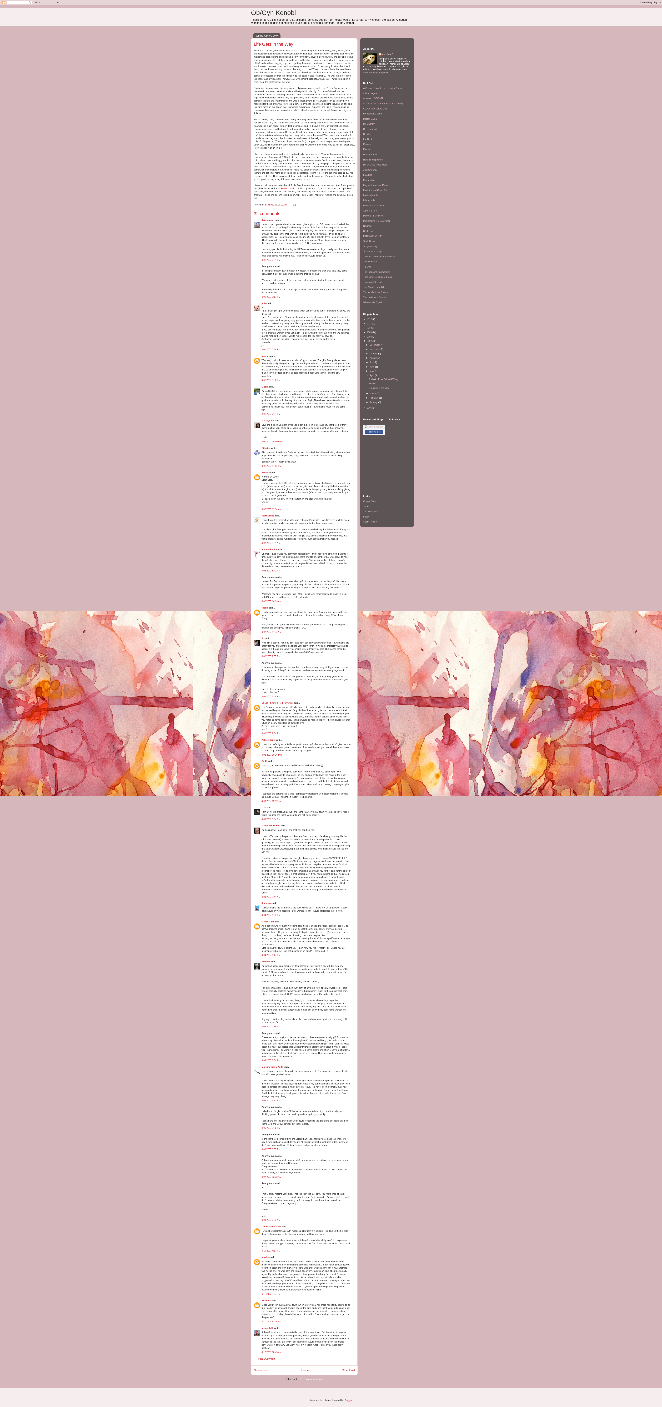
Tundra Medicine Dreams (375, 292)
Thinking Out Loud (372, 282)
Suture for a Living (372, 251)
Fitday (366, 516)
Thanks (372, 383)
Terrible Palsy (370, 261)
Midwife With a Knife (373, 205)
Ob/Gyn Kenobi (273, 12)
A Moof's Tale (370, 210)
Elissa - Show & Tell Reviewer (277, 703)
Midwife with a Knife (272, 1067)
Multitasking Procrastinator (376, 221)
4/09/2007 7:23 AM (271, 1220)
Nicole (265, 607)
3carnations (268, 515)
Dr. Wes (367, 134)
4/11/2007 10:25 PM (272, 1321)
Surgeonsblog (370, 246)
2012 (369, 319)
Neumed (367, 226)
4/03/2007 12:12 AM (272, 801)
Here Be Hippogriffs (373, 159)
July (372, 362)
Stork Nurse (369, 241)
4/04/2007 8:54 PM (271, 1060)
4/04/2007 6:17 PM (271, 955)
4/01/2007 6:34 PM (271, 414)
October (374, 353)
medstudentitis (269, 549)
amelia (265, 1257)
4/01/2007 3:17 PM (271, 297)
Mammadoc (369, 180)
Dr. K (264, 761)
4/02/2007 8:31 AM (271, 543)
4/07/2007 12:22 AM (272, 1177)
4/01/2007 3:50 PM (271, 380)
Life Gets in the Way (379, 388)
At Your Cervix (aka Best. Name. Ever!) (383, 103)
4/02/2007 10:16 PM (272, 754)
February (374, 397)
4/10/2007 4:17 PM (271, 1250)
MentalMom (268, 921)
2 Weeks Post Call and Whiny (384, 379)
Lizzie (265, 386)
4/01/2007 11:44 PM (272, 466)
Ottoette (266, 448)
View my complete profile (375, 72)
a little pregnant (371, 93)
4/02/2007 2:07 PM (271, 656)
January (374, 402)
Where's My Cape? (372, 302)
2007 (369, 341)
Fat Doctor (368, 139)
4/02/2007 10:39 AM (272, 601)
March (373, 393)
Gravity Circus (370, 154)
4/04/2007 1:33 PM (271, 915)
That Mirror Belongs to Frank (377, 277)
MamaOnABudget (271, 825)
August (373, 358)
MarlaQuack (268, 420)
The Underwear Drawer (374, 297)
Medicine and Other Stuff (375, 190)
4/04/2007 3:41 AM (271, 897)
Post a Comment (266, 1359)
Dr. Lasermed (370, 129)
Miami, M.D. (369, 200)
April (372, 375)
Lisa (264, 807)
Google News (370, 501)
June (372, 366)
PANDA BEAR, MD (372, 236)
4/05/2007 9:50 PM (271, 1128)
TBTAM (367, 266)
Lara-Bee (367, 175)
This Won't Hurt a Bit (373, 287)
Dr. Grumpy (369, 124)
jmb (264, 303)
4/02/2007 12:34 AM (272, 509)
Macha (265, 356)
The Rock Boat (370, 511)
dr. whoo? (387, 54)
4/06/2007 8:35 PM (271, 1149)
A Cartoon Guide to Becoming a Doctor (382, 88)
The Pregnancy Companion (376, 272)
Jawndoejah (268, 220)
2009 (369, 332)
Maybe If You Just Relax (375, 185)
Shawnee (266, 1300)
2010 (369, 328)
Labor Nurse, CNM (271, 1226)
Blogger (348, 1400)
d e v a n (266, 903)
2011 (369, 323)
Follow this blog (374, 432)
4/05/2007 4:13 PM (271, 1100)
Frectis (366, 149)
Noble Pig (368, 231)
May (372, 371)
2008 (369, 336)
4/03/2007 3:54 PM (271, 819)
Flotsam (367, 144)
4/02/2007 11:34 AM (271, 632)
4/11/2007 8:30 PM (271, 1294)
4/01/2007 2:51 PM (271, 260)
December (375, 345)
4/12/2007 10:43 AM (272, 1352)
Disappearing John (372, 113)
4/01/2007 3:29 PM (271, 349)
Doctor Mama (370, 119)
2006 (369, 407)
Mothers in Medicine (373, 215)
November (375, 349)
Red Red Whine (289, 188)
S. (263, 638)
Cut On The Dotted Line (375, 108)
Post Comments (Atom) (311, 1379)
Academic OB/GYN (373, 98)
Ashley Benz (268, 740)
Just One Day (370, 170)
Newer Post (261, 1370)
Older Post (348, 1370)
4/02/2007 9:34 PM (271, 733)
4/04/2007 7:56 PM (271, 1026)
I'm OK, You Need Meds (375, 164)
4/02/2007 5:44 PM (271, 696)
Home (305, 1370)
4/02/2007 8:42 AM (271, 570)
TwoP (366, 506)
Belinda (266, 472)
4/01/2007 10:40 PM (272, 441)
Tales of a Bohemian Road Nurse (379, 256)
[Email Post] (294, 204)
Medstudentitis (370, 195)
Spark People (370, 521)
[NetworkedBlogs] (374, 426)
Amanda (266, 961)
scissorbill (267, 1328)
